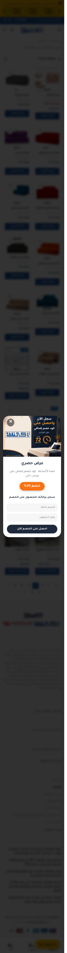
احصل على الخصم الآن (32, 529)
